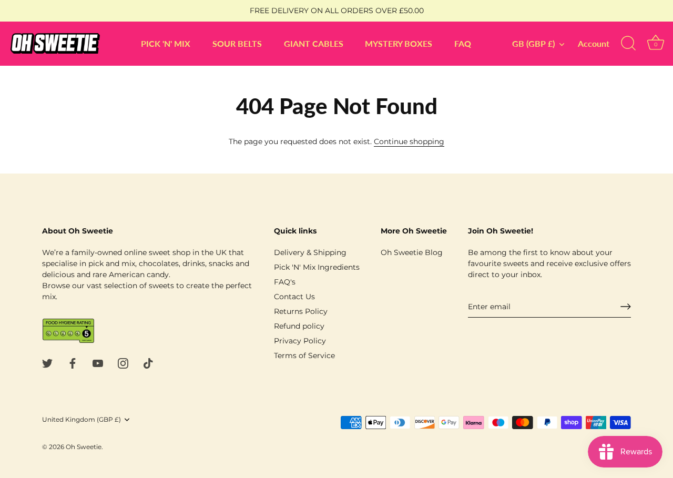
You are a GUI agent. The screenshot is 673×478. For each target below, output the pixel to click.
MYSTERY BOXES (398, 43)
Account (593, 43)
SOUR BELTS (237, 43)
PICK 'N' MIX (165, 43)
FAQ (462, 43)
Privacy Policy (300, 340)
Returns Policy (301, 311)
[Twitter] (47, 362)
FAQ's (284, 282)
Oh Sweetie (83, 447)
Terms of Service (304, 355)
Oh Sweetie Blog (412, 252)
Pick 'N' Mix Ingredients (317, 267)
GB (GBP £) (533, 43)
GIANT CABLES (313, 43)
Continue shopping (409, 141)
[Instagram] (123, 362)
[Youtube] (98, 362)
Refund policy (299, 326)
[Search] (628, 43)
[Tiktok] (148, 362)
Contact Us (294, 296)
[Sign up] (625, 306)
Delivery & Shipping (310, 252)
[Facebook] (72, 362)
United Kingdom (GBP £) (81, 419)
